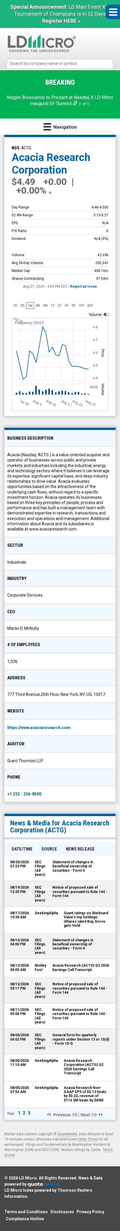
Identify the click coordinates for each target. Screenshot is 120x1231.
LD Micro (28, 1178)
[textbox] (63, 63)
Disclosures (62, 1211)
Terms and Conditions (26, 1211)
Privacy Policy (90, 1211)
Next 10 (88, 1114)
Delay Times (88, 1139)
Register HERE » (61, 21)
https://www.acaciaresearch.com (38, 727)
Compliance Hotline (25, 1218)
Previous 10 (65, 1114)
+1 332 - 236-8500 (24, 794)
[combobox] (60, 64)
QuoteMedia (67, 1134)
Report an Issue (83, 286)
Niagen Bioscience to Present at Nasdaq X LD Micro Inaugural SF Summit (60, 100)
